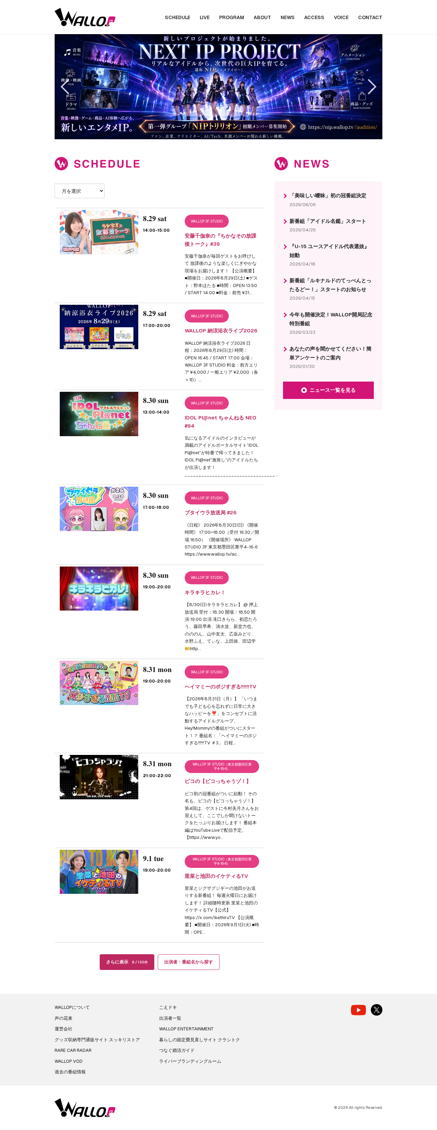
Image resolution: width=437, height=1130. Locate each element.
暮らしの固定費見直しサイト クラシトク (199, 1040)
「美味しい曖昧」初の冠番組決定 (328, 195)
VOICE (341, 17)
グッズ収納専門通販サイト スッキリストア (97, 1040)
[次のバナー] (368, 86)
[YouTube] (358, 1010)
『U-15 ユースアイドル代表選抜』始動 (329, 250)
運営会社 (63, 1029)
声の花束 (63, 1018)
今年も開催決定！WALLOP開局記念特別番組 (331, 319)
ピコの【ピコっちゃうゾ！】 (218, 781)
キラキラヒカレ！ (205, 592)
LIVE (205, 17)
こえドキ (168, 1007)
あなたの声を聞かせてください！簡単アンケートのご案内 (330, 353)
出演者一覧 (170, 1018)
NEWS (288, 17)
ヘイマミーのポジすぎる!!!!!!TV (220, 686)
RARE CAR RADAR (73, 1050)
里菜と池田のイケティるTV (216, 876)
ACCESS (314, 17)
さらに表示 (127, 962)
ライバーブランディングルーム (190, 1061)
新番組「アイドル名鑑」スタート (328, 221)
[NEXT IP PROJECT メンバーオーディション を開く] (218, 86)
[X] (376, 1010)
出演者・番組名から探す (188, 962)
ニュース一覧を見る (333, 390)
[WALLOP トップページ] (85, 17)
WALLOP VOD (69, 1061)
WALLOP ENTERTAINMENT (186, 1029)
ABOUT (262, 17)
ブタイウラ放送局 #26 (211, 512)
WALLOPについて (72, 1007)
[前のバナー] (68, 86)
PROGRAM (231, 17)
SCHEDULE (177, 17)
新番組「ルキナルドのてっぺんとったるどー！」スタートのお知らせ (330, 284)
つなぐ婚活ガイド (177, 1050)
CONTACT (370, 17)
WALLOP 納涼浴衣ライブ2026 (221, 330)
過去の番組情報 (70, 1072)
